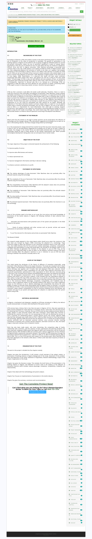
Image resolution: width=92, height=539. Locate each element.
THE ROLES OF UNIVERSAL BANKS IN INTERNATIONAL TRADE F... (74, 63)
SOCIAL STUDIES (74, 475)
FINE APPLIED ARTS (75, 272)
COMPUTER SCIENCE (75, 228)
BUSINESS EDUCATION (75, 210)
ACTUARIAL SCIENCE (75, 133)
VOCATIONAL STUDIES (75, 519)
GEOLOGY (72, 292)
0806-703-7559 (53, 389)
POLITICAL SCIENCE (75, 421)
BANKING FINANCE (22, 17)
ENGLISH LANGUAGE (75, 254)
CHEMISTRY (73, 214)
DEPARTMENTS (40, 8)
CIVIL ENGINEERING (74, 221)
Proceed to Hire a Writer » (37, 392)
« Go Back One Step (12, 14)
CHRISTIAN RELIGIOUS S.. (76, 217)
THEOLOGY (73, 499)
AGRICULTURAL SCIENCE (76, 160)
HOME (23, 8)
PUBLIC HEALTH (74, 442)
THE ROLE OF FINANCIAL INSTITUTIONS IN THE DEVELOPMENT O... (75, 77)
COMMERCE (73, 225)
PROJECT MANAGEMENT (76, 430)
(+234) (41, 5)
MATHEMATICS (73, 375)
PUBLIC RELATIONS (74, 446)
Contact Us (81, 3)
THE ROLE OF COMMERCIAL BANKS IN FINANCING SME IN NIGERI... (75, 49)
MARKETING (73, 368)
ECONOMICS (73, 241)
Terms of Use (46, 535)
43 (75, 27)
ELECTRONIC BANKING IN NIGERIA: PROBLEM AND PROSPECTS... (74, 91)
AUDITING (72, 175)
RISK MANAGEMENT (75, 464)
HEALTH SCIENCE (74, 305)
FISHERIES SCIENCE (74, 276)
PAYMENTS (61, 8)
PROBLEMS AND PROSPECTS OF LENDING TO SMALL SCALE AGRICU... (75, 56)
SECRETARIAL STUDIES (75, 472)
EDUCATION (73, 245)
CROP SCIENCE (73, 237)
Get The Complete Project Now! (36, 46)
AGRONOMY (73, 164)
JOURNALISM (73, 343)
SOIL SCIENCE (73, 483)
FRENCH (72, 288)
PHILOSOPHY (73, 408)
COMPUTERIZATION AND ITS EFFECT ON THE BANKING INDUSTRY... (75, 97)
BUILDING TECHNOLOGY (76, 201)
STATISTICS (73, 486)
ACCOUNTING (73, 129)
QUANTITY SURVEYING (75, 455)
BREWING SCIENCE (74, 193)
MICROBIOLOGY (74, 394)
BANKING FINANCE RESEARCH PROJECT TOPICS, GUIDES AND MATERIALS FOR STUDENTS (38, 14)
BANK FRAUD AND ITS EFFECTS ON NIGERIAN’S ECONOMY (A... (74, 104)
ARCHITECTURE (74, 171)
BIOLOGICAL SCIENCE (75, 186)
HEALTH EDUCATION (75, 301)
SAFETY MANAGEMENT (75, 468)
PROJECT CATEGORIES (13, 17)
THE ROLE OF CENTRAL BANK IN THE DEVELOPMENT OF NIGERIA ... (75, 84)
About (76, 3)
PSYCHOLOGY (73, 433)
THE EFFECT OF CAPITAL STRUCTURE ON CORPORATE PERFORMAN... (74, 70)
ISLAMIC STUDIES (74, 339)
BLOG (70, 8)
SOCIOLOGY (73, 479)
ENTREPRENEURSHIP (75, 258)
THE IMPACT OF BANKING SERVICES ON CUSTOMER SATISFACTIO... (74, 111)
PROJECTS (30, 8)
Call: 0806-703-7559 (75, 30)
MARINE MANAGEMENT (75, 364)
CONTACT (78, 8)
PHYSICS (72, 417)
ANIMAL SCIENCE (74, 167)
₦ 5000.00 (77, 24)
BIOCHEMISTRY (74, 182)
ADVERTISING (73, 140)
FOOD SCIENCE (74, 279)
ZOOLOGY (72, 522)
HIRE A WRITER (50, 8)
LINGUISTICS (73, 357)
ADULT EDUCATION (75, 137)
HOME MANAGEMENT (75, 314)
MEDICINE (72, 390)
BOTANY (72, 190)
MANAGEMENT (73, 361)
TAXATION (72, 490)
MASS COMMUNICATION (76, 372)
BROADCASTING (74, 197)
